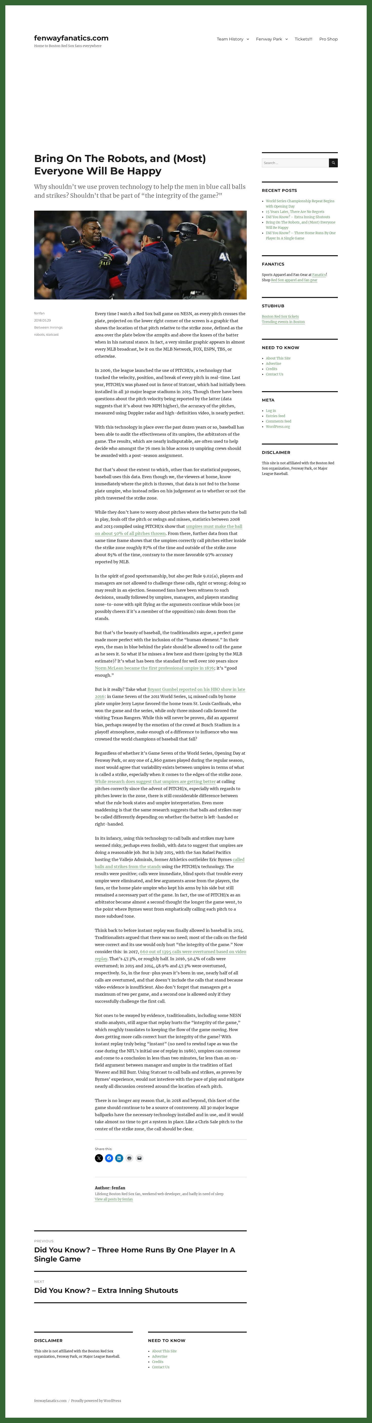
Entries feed (275, 416)
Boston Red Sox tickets (280, 316)
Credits (157, 1362)
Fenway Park (269, 39)
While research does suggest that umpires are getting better (155, 781)
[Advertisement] (186, 114)
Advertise (159, 1356)
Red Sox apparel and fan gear (294, 280)
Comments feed (278, 421)
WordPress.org (278, 427)
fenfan (39, 313)
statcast (52, 334)
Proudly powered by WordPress (96, 1401)
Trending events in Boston (283, 322)
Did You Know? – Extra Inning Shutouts (298, 217)
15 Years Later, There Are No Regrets (295, 212)
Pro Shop (328, 39)
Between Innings (48, 327)
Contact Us (161, 1367)
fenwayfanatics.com (71, 38)
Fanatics (319, 275)
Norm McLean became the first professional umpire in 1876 (154, 668)
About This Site (164, 1351)
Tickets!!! (303, 39)
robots (39, 334)
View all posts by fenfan (114, 1199)
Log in (271, 411)
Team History (230, 39)
